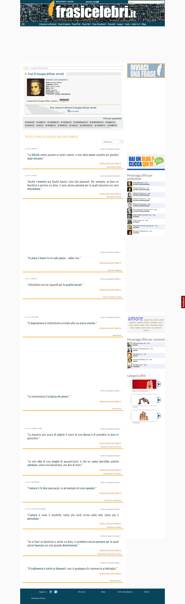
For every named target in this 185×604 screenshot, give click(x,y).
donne (111, 447)
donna (86, 434)
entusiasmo (33, 189)
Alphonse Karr (138, 343)
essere (92, 155)
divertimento (69, 545)
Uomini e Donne (36, 428)
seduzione (117, 447)
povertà (118, 409)
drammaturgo (65, 94)
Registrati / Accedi (64, 2)
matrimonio (117, 500)
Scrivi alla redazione (125, 592)
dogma (118, 335)
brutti (55, 181)
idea (39, 461)
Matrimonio (35, 482)
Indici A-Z (136, 24)
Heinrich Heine (138, 199)
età (114, 474)
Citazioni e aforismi (47, 24)
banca (53, 396)
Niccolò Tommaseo (139, 349)
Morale (34, 279)
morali (77, 284)
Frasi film (76, 24)
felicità (35, 155)
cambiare (32, 465)
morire (118, 554)
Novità (146, 592)
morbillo (118, 527)
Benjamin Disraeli (139, 231)
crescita (91, 323)
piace (34, 258)
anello (106, 447)
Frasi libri (86, 24)
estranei (38, 158)
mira (113, 434)
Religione (35, 317)
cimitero (103, 554)
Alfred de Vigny (138, 193)
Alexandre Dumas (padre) (142, 225)
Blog (144, 24)
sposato (90, 488)
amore (33, 488)
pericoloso (33, 518)
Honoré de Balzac (139, 359)
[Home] (92, 11)
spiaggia (118, 270)
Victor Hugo (137, 220)
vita (100, 515)
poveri (64, 396)
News (103, 592)
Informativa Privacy (38, 598)
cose (50, 488)
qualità (69, 284)
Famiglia (34, 149)
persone (80, 185)
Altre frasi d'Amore (38, 509)
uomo (95, 461)
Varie (127, 24)
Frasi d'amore (64, 24)
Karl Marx (136, 365)
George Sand (137, 188)
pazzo (62, 258)
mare (42, 258)
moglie (55, 461)
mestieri (42, 181)
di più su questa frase (110, 149)
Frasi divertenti (99, 24)
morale (118, 297)
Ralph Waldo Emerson (141, 215)
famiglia (112, 167)
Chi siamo (81, 592)
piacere (118, 197)
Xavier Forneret (138, 204)
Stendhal (136, 354)
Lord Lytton (137, 182)
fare (45, 488)
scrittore (58, 94)
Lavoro (34, 175)
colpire (61, 434)
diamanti (61, 568)
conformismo (110, 297)
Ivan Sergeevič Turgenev (141, 209)
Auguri (120, 24)
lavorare (39, 545)
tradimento (37, 568)
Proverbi (111, 24)
